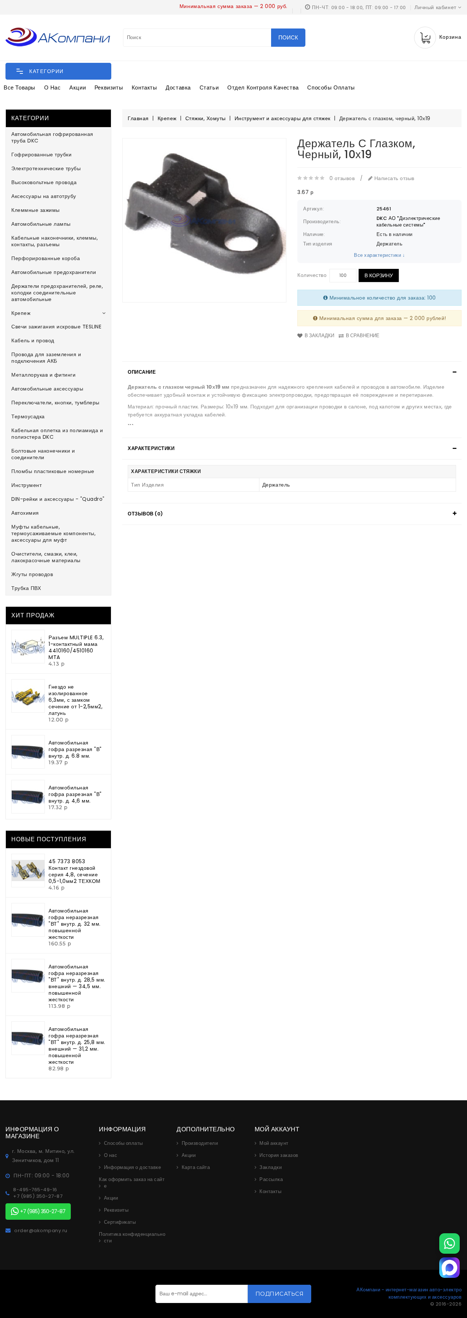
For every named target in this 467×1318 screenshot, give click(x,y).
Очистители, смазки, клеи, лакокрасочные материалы (46, 557)
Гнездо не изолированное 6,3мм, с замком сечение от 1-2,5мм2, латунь (76, 700)
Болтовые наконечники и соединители (43, 454)
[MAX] (449, 1267)
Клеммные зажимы (35, 210)
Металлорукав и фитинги (43, 374)
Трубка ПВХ (26, 588)
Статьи (209, 87)
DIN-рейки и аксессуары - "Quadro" (58, 499)
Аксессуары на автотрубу (43, 196)
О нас (52, 87)
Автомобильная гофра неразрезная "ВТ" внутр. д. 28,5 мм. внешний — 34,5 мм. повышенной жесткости (77, 983)
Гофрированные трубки (41, 154)
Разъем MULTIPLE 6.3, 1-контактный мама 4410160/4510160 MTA (76, 647)
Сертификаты (120, 1222)
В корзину (378, 275)
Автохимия (25, 513)
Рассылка (271, 1179)
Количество (312, 275)
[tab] (292, 372)
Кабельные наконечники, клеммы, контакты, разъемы (54, 241)
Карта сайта (196, 1167)
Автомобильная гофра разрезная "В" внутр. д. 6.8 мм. (75, 749)
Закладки (270, 1167)
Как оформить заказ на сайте (132, 1182)
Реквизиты (108, 87)
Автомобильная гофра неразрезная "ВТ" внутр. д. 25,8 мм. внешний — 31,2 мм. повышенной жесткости (77, 1045)
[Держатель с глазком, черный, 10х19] (204, 220)
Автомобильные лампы (41, 224)
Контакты (144, 87)
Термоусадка (28, 416)
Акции (77, 87)
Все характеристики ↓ (379, 255)
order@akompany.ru (40, 1230)
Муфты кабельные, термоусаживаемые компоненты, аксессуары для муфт (53, 533)
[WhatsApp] (449, 1243)
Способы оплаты (331, 87)
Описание (142, 372)
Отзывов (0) (145, 513)
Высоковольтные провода (44, 182)
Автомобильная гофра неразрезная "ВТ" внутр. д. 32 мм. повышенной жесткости (75, 924)
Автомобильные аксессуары (47, 388)
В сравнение (362, 335)
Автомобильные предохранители (53, 272)
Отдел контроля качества (263, 87)
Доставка (178, 87)
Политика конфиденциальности (132, 1237)
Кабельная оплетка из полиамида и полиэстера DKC (57, 434)
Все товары (19, 87)
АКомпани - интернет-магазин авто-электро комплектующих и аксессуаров (409, 1293)
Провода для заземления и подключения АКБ (46, 358)
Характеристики (151, 448)
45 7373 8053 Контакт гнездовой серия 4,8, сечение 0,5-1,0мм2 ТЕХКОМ (75, 871)
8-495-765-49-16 (35, 1189)
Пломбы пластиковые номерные (52, 471)
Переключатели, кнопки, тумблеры (55, 402)
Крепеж (20, 313)
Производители (200, 1143)
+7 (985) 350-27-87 (37, 1196)
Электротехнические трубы (46, 168)
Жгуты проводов (32, 574)
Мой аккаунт (274, 1143)
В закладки (319, 335)
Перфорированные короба (45, 258)
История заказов (278, 1155)
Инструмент (26, 485)
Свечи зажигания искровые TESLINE (56, 326)
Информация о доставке (132, 1167)
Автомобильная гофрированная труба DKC (52, 137)
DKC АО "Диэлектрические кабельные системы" (408, 221)
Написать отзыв (393, 178)
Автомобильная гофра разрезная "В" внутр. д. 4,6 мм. (75, 794)
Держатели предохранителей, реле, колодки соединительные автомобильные (57, 292)
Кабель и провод (32, 340)
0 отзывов (342, 178)
